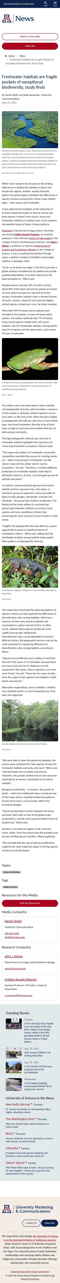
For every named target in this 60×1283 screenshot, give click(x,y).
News (22, 56)
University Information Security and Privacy (30, 1272)
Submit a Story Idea (30, 36)
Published (7, 231)
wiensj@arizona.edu (15, 969)
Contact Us (31, 1223)
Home (11, 56)
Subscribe (30, 46)
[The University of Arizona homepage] (18, 4)
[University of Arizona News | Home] (30, 18)
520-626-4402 (12, 933)
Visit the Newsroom (30, 903)
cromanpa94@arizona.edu (18, 995)
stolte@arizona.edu (15, 937)
